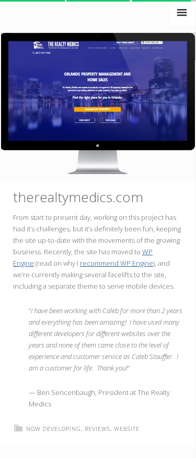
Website (127, 428)
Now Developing (53, 428)
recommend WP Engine (116, 263)
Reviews (97, 428)
